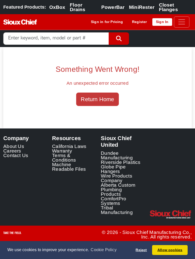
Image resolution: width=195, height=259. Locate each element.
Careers (12, 151)
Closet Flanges (168, 7)
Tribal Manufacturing (117, 210)
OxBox (57, 7)
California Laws (69, 146)
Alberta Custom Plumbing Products (118, 189)
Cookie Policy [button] (104, 250)
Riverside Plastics (121, 162)
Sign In (162, 22)
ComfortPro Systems (113, 201)
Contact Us (15, 155)
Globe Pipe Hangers (113, 169)
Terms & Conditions (64, 158)
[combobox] (56, 38)
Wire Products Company (116, 178)
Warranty (62, 151)
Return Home (97, 99)
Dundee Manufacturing (117, 155)
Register (139, 22)
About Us (13, 146)
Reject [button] (141, 250)
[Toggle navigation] (181, 22)
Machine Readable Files (69, 167)
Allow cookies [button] (170, 250)
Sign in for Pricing (107, 22)
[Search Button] (119, 38)
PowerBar (113, 7)
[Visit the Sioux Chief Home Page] (171, 214)
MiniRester (141, 7)
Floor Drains (77, 7)
